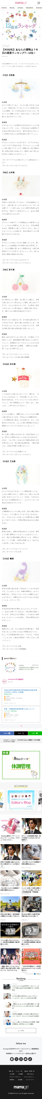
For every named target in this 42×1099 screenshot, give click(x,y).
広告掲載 (20, 1074)
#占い (21, 726)
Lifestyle (20, 7)
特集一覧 (11, 1071)
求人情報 (12, 1074)
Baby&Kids (29, 7)
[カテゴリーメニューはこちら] (39, 3)
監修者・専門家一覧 (30, 1071)
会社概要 (20, 1079)
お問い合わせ (30, 1074)
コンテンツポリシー (29, 1076)
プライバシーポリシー (15, 1076)
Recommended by (29, 973)
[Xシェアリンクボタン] (16, 1059)
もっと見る (21, 1030)
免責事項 (12, 1079)
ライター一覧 (19, 1071)
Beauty (12, 7)
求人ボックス (13, 703)
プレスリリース (30, 1079)
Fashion (4, 7)
